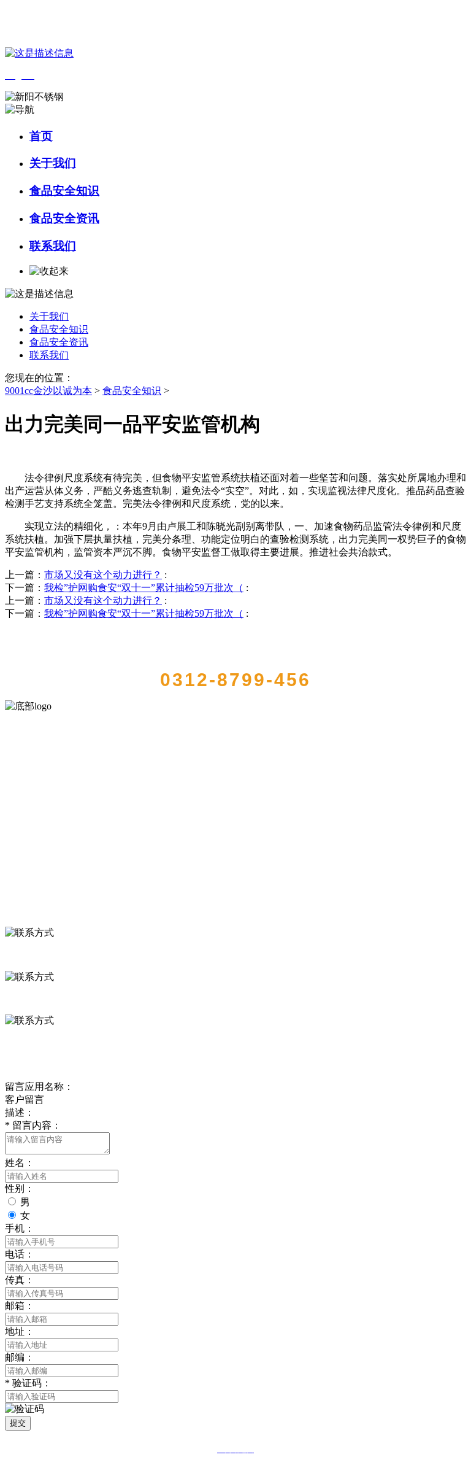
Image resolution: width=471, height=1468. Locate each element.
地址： (19, 1331)
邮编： (19, 1357)
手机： (19, 1228)
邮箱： (19, 1305)
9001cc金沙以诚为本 (48, 390)
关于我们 (52, 162)
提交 (18, 1422)
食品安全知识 (64, 190)
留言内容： (33, 1125)
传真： (19, 1280)
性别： (19, 1188)
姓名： (19, 1162)
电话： (19, 1254)
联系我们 (52, 245)
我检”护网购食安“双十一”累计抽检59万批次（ (143, 587)
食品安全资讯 (64, 218)
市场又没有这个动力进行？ (103, 575)
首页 (41, 135)
